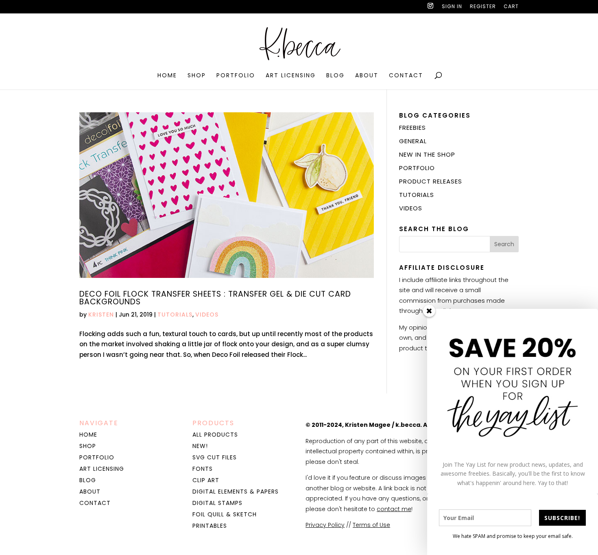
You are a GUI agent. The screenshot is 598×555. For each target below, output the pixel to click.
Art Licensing (291, 75)
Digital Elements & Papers (235, 491)
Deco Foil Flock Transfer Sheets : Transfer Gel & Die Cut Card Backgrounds (215, 297)
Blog (335, 75)
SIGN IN (452, 7)
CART (511, 7)
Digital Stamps (217, 503)
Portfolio (235, 75)
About (366, 75)
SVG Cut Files (214, 457)
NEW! (200, 446)
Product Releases (430, 181)
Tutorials (174, 314)
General (413, 141)
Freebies (412, 127)
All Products (215, 434)
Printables (209, 526)
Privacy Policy (325, 525)
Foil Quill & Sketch (224, 514)
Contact (406, 75)
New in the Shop (427, 154)
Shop (197, 75)
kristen (101, 314)
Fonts (202, 469)
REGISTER (483, 7)
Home (167, 75)
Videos (206, 314)
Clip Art (205, 480)
